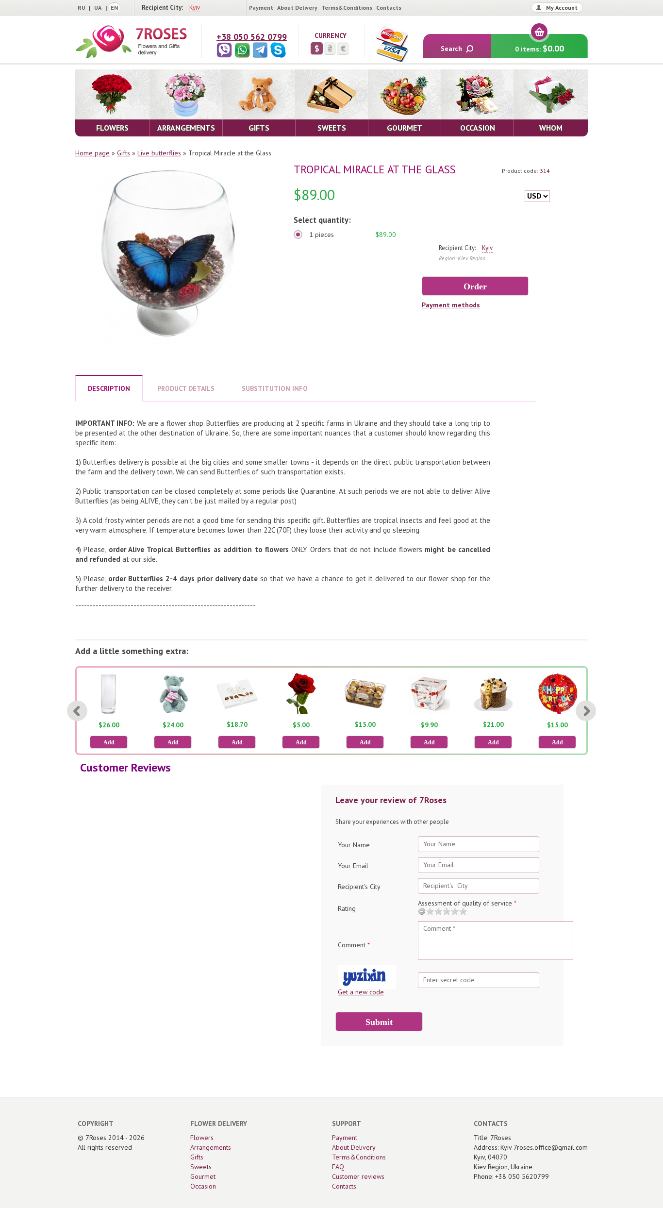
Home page (92, 153)
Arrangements (210, 1147)
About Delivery (297, 7)
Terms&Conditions (346, 7)
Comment (354, 945)
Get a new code (361, 992)
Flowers (202, 1137)
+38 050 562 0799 (251, 36)
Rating (347, 908)
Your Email (353, 866)
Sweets (201, 1166)
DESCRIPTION (109, 388)
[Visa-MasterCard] (392, 43)
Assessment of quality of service (467, 903)
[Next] (586, 711)
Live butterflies (159, 153)
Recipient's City (359, 886)
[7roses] (131, 41)
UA (97, 7)
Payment (261, 7)
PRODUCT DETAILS (186, 388)
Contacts (388, 7)
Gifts (123, 153)
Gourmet (202, 1176)
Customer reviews (358, 1176)
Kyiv (194, 7)
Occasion (203, 1186)
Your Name (354, 845)
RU (81, 7)
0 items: (539, 48)
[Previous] (77, 711)
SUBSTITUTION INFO (275, 388)
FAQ (338, 1166)
